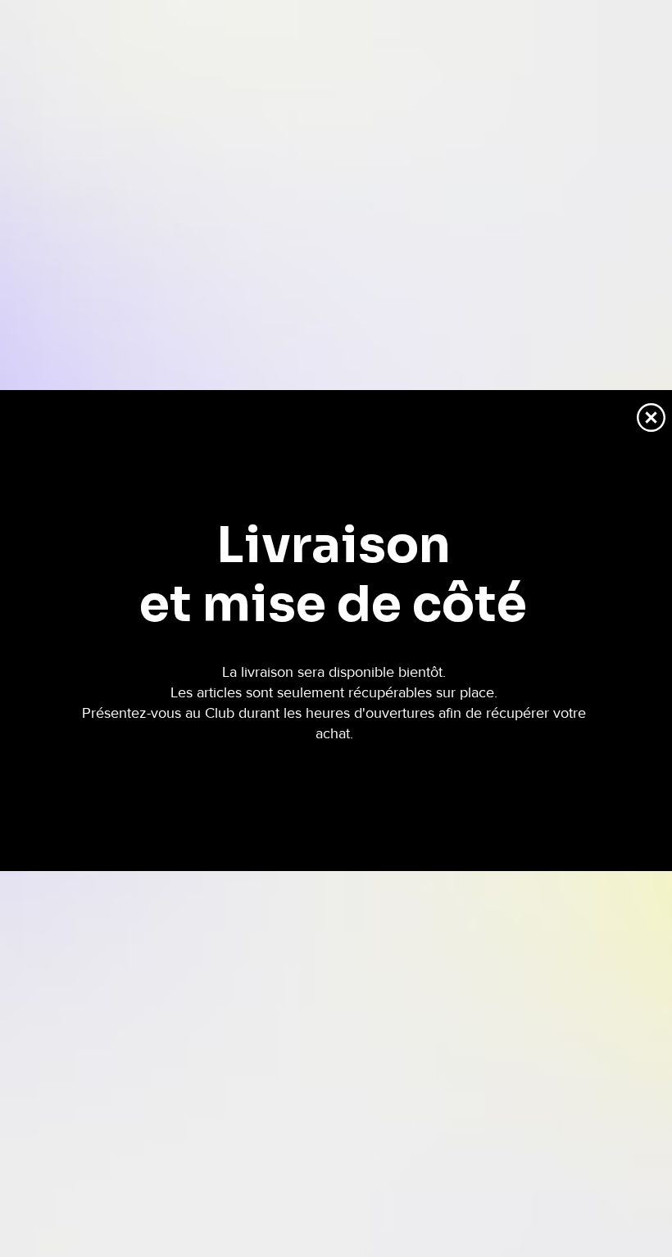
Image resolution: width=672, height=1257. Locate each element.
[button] (651, 417)
